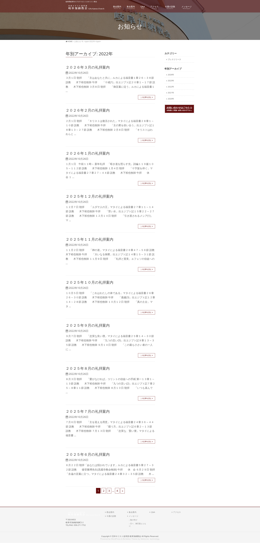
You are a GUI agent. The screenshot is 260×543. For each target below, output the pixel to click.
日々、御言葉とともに (137, 524)
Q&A (153, 512)
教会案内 (110, 512)
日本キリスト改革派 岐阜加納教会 (126, 536)
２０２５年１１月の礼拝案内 (89, 239)
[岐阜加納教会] (85, 7)
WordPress (116, 539)
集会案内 (132, 512)
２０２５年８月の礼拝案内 (88, 368)
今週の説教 (112, 516)
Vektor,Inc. (145, 539)
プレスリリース (174, 59)
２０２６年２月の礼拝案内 (88, 110)
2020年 (171, 98)
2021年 (171, 92)
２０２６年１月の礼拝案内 (88, 153)
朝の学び (133, 520)
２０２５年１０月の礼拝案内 (89, 282)
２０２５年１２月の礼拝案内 (89, 196)
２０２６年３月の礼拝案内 (88, 67)
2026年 (171, 74)
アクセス (177, 512)
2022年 (171, 86)
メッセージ (133, 516)
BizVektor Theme (130, 539)
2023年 (171, 80)
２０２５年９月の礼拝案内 (88, 325)
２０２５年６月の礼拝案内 (88, 454)
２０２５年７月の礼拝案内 (88, 411)
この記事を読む (146, 97)
